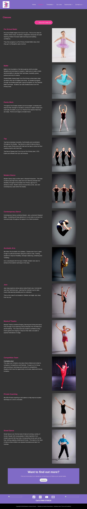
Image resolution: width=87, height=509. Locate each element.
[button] (43, 4)
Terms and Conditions (66, 506)
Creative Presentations (48, 506)
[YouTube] (46, 496)
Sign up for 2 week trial (45, 22)
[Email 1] (53, 496)
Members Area (57, 506)
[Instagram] (40, 496)
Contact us (43, 480)
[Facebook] (33, 496)
